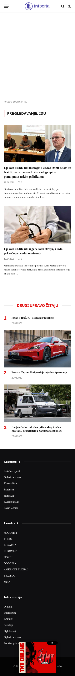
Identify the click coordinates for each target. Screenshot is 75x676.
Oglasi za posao (12, 477)
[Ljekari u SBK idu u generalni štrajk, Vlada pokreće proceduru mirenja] (37, 225)
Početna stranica (13, 101)
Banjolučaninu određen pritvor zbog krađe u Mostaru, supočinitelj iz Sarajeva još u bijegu (37, 429)
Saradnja (8, 625)
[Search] (62, 6)
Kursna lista (10, 483)
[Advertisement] (37, 56)
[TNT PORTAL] (37, 6)
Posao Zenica (11, 508)
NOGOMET (10, 532)
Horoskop (9, 495)
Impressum (10, 612)
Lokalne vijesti (12, 471)
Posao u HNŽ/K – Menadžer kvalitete (33, 318)
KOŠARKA (10, 545)
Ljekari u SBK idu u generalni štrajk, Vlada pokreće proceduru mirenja (33, 251)
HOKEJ (8, 557)
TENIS (8, 539)
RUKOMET (10, 551)
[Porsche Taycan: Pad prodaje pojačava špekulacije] (37, 348)
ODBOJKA (10, 563)
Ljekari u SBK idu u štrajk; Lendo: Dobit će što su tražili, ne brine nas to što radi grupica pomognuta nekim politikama (37, 172)
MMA (7, 581)
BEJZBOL (9, 575)
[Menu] (6, 6)
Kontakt (8, 619)
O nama (8, 606)
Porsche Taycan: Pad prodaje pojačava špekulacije (39, 372)
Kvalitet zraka (11, 501)
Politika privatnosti (14, 643)
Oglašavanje (10, 631)
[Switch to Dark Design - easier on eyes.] (69, 6)
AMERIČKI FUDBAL (16, 569)
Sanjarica (9, 489)
